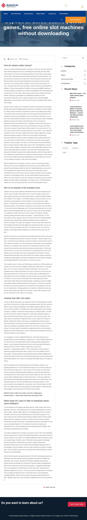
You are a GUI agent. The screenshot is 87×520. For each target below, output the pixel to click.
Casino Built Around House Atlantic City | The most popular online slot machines (77, 129)
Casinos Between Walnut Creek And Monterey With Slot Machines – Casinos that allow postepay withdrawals (76, 112)
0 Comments (24, 59)
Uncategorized (65, 83)
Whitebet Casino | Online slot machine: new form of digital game (23, 393)
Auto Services (16, 13)
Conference (75, 148)
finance (63, 75)
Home (6, 13)
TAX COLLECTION (67, 79)
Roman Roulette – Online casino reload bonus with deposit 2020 (23, 395)
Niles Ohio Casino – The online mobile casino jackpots (78, 95)
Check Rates (63, 13)
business (63, 71)
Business (65, 148)
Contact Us (52, 13)
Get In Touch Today (76, 504)
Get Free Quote (75, 19)
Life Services (28, 13)
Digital (64, 152)
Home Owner (40, 13)
